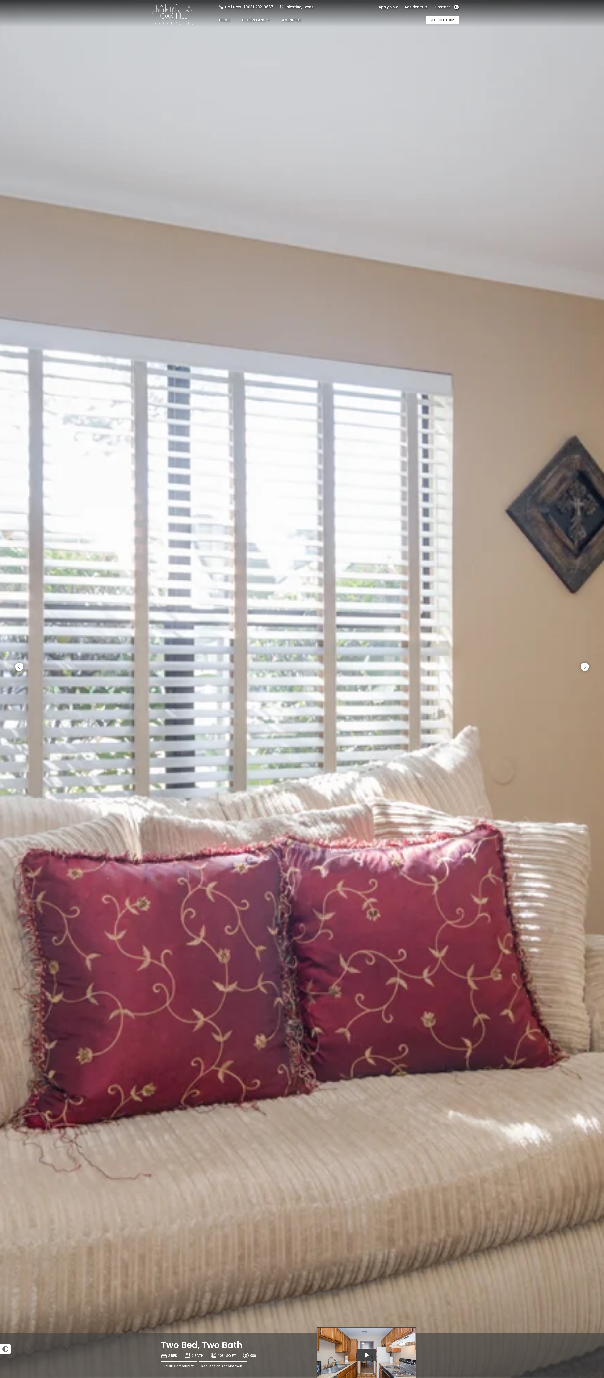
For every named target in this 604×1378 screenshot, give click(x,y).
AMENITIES (291, 19)
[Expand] (587, 1324)
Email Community (179, 1366)
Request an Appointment (222, 1366)
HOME (224, 19)
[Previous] (19, 667)
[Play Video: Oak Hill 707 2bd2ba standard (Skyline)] (366, 1355)
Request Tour (442, 20)
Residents (414, 6)
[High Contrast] (5, 1349)
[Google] (456, 7)
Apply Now (388, 6)
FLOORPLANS (253, 19)
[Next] (585, 667)
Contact (442, 6)
